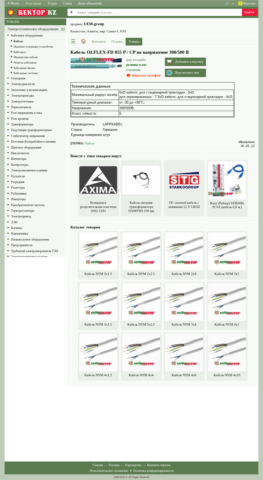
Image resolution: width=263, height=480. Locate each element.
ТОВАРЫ (12, 22)
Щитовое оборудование (26, 147)
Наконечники (19, 233)
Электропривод (21, 216)
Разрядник (18, 182)
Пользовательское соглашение (109, 471)
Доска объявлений (89, 3)
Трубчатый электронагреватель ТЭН (34, 251)
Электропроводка (22, 95)
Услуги (52, 3)
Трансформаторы (22, 124)
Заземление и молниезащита (29, 90)
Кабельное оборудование (27, 35)
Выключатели (20, 153)
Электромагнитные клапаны (29, 170)
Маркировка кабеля (25, 57)
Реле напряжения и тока (26, 113)
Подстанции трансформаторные (31, 130)
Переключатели (21, 107)
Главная (98, 465)
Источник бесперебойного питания (33, 141)
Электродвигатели (23, 84)
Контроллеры (19, 165)
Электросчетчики (22, 101)
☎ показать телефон (143, 75)
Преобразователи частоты (27, 205)
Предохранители (21, 245)
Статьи (67, 3)
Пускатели (18, 176)
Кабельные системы (26, 73)
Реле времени (20, 119)
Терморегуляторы (22, 211)
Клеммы (16, 228)
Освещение (18, 78)
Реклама (114, 465)
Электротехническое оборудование (33, 29)
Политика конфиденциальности (153, 471)
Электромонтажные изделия (29, 257)
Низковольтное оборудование (30, 239)
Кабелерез (20, 51)
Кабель (89, 143)
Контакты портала (158, 465)
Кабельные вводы (24, 67)
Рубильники (18, 193)
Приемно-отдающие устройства (33, 46)
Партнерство (133, 465)
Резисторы (18, 187)
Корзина (247, 3)
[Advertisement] (163, 423)
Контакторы (18, 159)
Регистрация (33, 3)
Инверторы (18, 199)
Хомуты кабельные (25, 62)
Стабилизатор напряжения (28, 136)
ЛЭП (14, 222)
